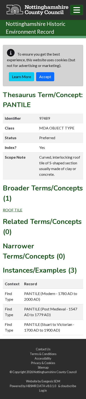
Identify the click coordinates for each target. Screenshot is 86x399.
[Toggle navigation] (76, 10)
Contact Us (43, 349)
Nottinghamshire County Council (55, 372)
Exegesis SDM (51, 381)
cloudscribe (68, 386)
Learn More (21, 76)
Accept (45, 76)
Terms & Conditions (43, 354)
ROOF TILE (12, 210)
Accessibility (43, 358)
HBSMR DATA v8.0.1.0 (41, 386)
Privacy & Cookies (43, 363)
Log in (43, 390)
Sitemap (43, 367)
